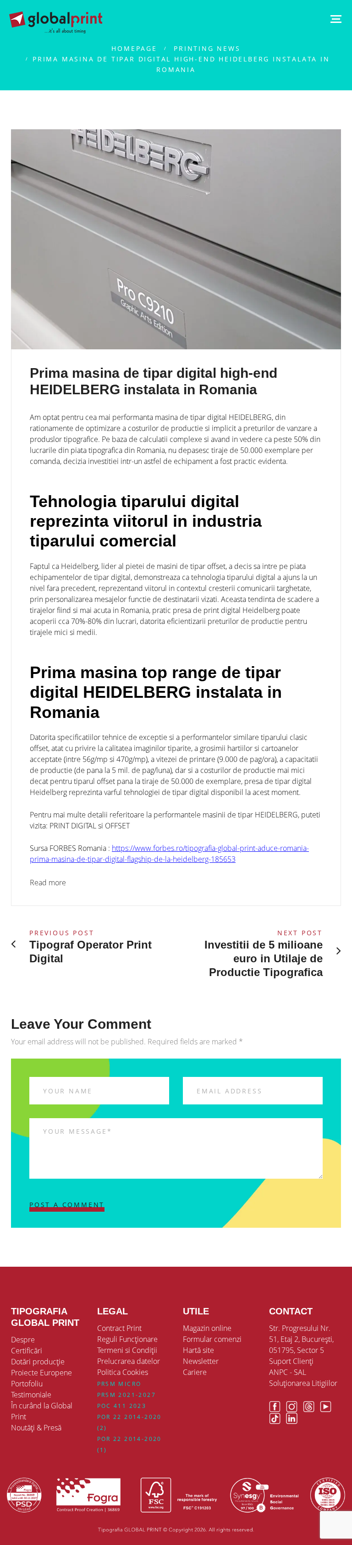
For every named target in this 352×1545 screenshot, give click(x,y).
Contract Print (119, 1328)
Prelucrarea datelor (128, 1361)
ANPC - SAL (287, 1372)
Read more (48, 882)
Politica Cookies (122, 1372)
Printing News (207, 48)
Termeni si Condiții (127, 1350)
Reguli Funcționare (127, 1339)
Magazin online (207, 1328)
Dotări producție (38, 1362)
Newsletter (201, 1361)
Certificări (26, 1351)
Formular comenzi (212, 1339)
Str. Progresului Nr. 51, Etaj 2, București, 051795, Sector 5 (301, 1339)
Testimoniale (31, 1395)
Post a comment (66, 1204)
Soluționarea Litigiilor (303, 1383)
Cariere (195, 1372)
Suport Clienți (291, 1361)
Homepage (134, 48)
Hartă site (198, 1350)
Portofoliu (27, 1384)
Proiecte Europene (41, 1373)
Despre (23, 1340)
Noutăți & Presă (36, 1428)
